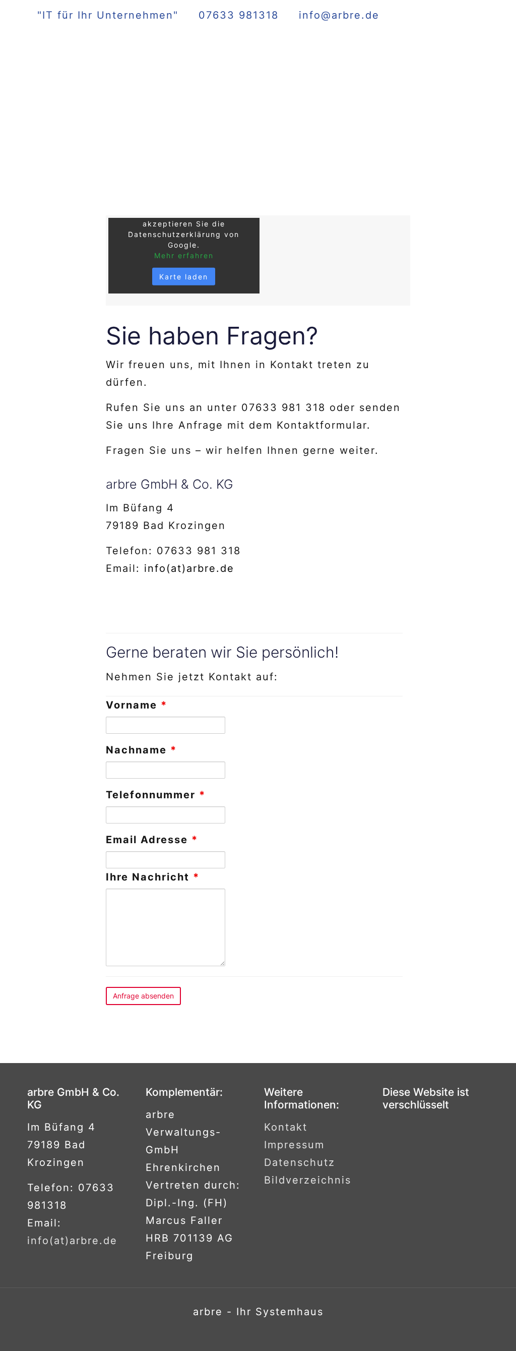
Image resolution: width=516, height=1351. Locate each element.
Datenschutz (299, 1162)
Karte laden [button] (183, 276)
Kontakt (285, 1127)
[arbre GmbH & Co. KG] (112, 53)
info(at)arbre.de (189, 568)
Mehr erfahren (184, 255)
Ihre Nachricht (153, 877)
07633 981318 (239, 15)
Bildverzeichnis (307, 1180)
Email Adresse (152, 840)
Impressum (294, 1145)
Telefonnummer (156, 795)
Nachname (141, 750)
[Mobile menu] (472, 53)
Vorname (136, 705)
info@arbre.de (339, 15)
